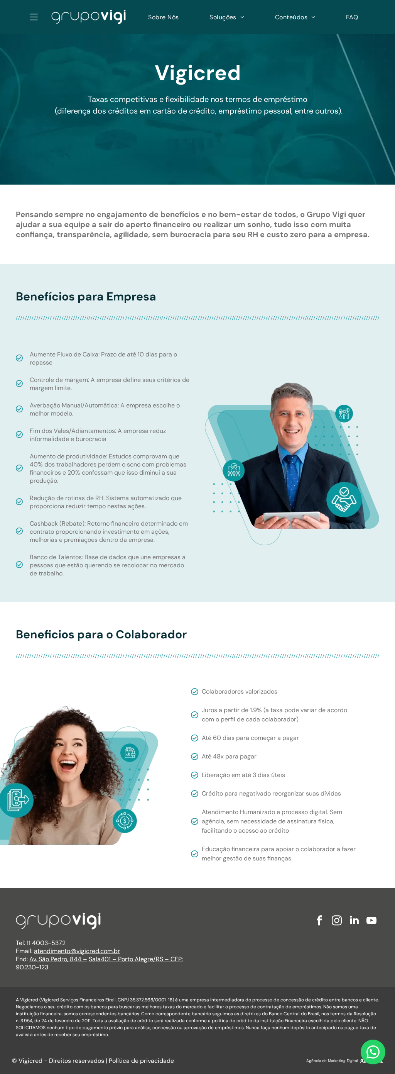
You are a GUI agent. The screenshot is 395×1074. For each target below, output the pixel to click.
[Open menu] (34, 17)
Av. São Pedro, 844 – (58, 959)
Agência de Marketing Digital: (332, 1060)
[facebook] (319, 921)
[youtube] (371, 921)
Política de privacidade (141, 1061)
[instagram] (336, 921)
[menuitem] (163, 17)
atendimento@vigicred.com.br (77, 951)
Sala (95, 959)
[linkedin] (354, 921)
